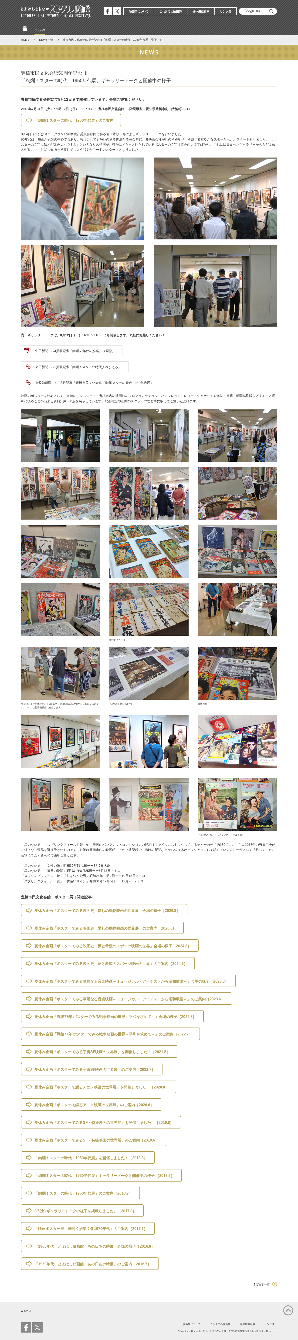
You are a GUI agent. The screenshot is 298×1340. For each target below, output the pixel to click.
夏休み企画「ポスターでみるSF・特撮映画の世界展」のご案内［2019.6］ (96, 1140)
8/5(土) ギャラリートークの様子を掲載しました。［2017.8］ (85, 1211)
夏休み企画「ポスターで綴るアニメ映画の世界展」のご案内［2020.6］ (94, 1105)
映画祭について (139, 11)
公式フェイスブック (108, 11)
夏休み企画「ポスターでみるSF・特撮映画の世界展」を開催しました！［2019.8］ (104, 1123)
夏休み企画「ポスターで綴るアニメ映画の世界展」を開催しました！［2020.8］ (101, 1087)
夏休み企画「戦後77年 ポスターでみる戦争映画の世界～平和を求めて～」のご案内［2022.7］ (113, 1034)
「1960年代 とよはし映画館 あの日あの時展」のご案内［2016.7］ (92, 1264)
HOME (25, 39)
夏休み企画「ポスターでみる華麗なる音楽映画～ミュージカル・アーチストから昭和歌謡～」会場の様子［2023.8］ (131, 981)
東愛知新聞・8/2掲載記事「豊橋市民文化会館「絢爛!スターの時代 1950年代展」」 (96, 383)
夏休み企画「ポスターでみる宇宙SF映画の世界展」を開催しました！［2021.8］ (102, 1052)
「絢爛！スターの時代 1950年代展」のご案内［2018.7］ (83, 1193)
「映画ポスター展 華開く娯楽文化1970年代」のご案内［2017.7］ (90, 1229)
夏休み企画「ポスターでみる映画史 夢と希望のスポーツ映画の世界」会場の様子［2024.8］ (112, 946)
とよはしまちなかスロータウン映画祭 (56, 12)
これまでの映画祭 (170, 11)
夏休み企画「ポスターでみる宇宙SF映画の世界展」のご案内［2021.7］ (94, 1069)
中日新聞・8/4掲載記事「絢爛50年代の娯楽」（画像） (75, 351)
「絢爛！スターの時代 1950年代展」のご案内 (74, 120)
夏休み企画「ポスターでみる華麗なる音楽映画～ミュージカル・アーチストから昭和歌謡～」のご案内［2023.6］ (129, 999)
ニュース (39, 30)
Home (25, 30)
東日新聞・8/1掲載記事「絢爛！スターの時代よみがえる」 (78, 367)
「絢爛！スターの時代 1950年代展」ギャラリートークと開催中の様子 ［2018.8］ (104, 1176)
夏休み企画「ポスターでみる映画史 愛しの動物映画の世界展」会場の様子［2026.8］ (107, 911)
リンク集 (225, 11)
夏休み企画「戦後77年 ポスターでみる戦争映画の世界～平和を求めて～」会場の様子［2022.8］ (115, 1017)
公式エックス (117, 11)
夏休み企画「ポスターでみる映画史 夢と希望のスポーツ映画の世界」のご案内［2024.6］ (110, 964)
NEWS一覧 (46, 39)
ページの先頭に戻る (288, 1310)
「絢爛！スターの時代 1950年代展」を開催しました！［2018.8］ (90, 1158)
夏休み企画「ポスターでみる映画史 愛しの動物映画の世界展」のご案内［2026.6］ (105, 928)
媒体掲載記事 (201, 11)
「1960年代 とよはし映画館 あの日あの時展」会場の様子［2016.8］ (94, 1246)
